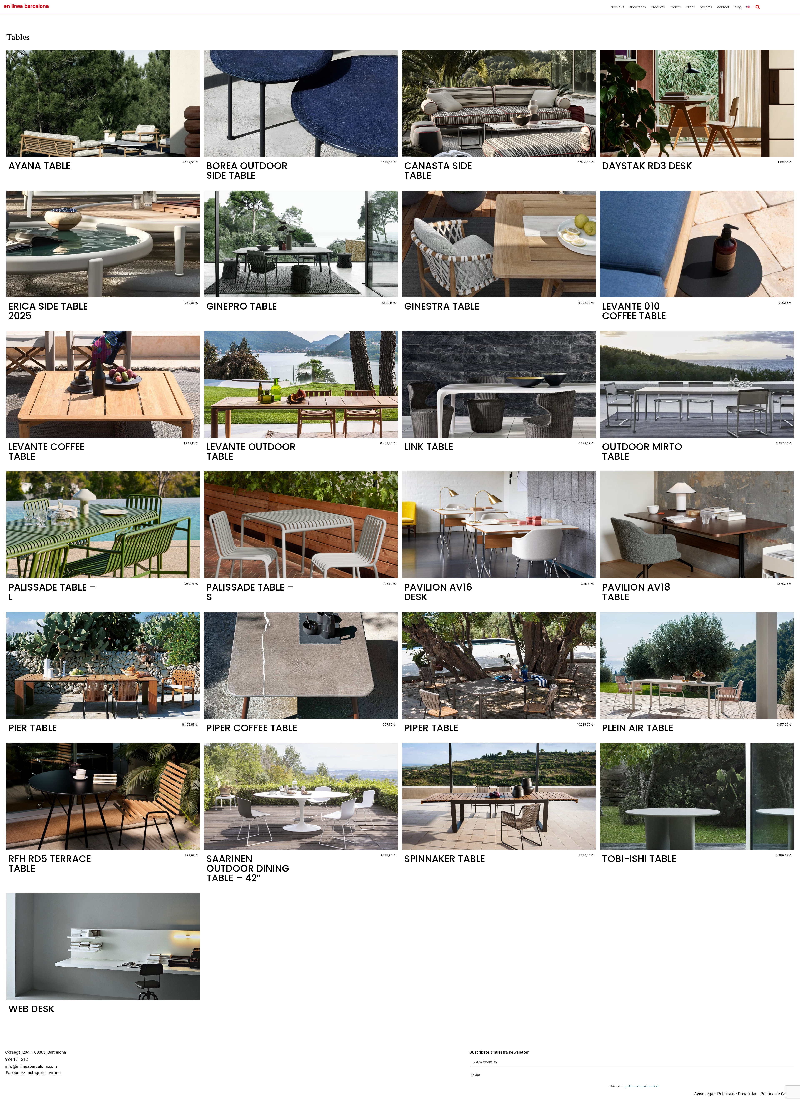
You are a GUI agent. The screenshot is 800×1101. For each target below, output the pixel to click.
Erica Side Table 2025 (48, 311)
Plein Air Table (637, 728)
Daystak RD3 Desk (647, 165)
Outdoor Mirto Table (642, 451)
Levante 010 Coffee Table (634, 311)
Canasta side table (438, 170)
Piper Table (431, 728)
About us (617, 7)
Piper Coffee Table (251, 728)
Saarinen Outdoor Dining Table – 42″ (247, 868)
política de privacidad (641, 1086)
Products (658, 7)
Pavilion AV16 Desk (438, 592)
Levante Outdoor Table (251, 451)
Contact (723, 7)
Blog (737, 7)
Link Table (428, 446)
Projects (706, 7)
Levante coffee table (46, 451)
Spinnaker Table (444, 858)
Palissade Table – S (250, 592)
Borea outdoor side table (247, 170)
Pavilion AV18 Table (636, 592)
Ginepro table (241, 306)
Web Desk (31, 1009)
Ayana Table (39, 165)
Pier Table (32, 728)
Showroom (638, 7)
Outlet (690, 7)
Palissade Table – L (52, 592)
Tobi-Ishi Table (639, 858)
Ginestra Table (441, 306)
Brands (675, 7)
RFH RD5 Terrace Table (49, 863)
